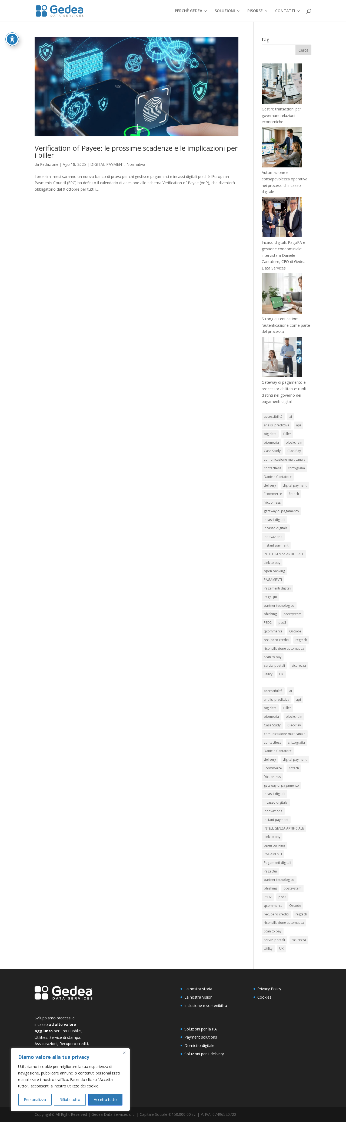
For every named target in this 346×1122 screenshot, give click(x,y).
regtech (301, 640)
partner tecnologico (279, 605)
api (298, 425)
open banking (274, 571)
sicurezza (299, 665)
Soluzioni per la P (199, 1029)
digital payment (295, 485)
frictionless (272, 502)
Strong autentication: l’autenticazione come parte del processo (286, 325)
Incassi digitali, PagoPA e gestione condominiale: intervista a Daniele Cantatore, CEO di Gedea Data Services (283, 255)
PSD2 (268, 622)
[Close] (124, 1052)
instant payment (276, 545)
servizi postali (274, 665)
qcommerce (273, 631)
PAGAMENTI (273, 579)
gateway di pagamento (281, 511)
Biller (287, 434)
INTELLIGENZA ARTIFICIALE (284, 554)
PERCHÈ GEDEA (188, 11)
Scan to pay (272, 657)
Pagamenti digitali (277, 588)
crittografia (296, 468)
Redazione (49, 164)
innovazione (273, 536)
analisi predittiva (276, 425)
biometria (271, 442)
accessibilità (273, 416)
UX (281, 674)
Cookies (264, 997)
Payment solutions (200, 1037)
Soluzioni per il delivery (204, 1053)
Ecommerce (273, 493)
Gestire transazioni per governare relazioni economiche (281, 115)
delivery (270, 485)
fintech (294, 493)
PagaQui (270, 597)
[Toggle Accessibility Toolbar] (12, 39)
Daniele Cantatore (278, 476)
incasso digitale (276, 528)
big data (270, 434)
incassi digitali (274, 519)
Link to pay (272, 562)
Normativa (136, 164)
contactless (272, 468)
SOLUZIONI (225, 11)
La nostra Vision (198, 997)
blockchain (294, 442)
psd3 (282, 622)
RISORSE (255, 11)
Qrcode (295, 631)
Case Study (272, 451)
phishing (270, 614)
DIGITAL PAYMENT (107, 164)
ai (290, 416)
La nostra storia (198, 988)
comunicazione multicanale (284, 459)
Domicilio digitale (199, 1045)
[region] (70, 1079)
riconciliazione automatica (284, 648)
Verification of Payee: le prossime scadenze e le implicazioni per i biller (136, 151)
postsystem (292, 614)
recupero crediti (276, 640)
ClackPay (294, 451)
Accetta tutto (105, 1099)
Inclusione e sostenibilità (205, 1005)
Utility (268, 674)
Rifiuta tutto (69, 1099)
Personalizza (35, 1099)
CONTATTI (285, 11)
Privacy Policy (269, 988)
